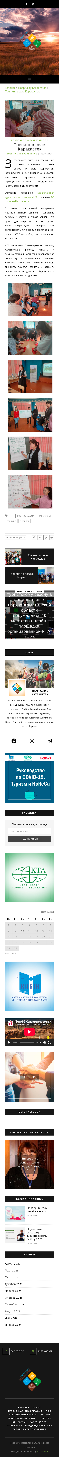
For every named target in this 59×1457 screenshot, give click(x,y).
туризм (24, 521)
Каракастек (45, 516)
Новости (45, 1418)
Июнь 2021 (12, 1318)
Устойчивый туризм (23, 1415)
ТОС (45, 140)
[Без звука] (44, 1042)
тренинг (11, 521)
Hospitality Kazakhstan (26, 140)
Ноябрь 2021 (13, 1290)
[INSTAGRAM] (33, 1351)
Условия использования (30, 1429)
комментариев (15, 537)
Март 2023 (11, 1270)
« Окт (7, 953)
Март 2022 (12, 1277)
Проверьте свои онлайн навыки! (37, 1209)
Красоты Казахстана (22, 1418)
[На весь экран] (49, 1042)
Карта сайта (38, 1422)
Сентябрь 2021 (14, 1304)
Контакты (19, 1422)
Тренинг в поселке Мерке (21, 575)
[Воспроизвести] (9, 1042)
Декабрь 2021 (13, 1284)
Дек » (14, 953)
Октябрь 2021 (13, 1297)
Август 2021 (12, 1311)
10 (22, 930)
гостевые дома (25, 516)
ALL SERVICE (42, 1451)
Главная (24, 1407)
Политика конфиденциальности (29, 1426)
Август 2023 (12, 1263)
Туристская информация (25, 1411)
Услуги (45, 1415)
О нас (37, 1407)
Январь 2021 (13, 1324)
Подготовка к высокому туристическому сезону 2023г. (37, 1234)
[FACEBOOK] (6, 1351)
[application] (29, 1032)
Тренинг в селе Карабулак (38, 557)
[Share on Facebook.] (34, 537)
